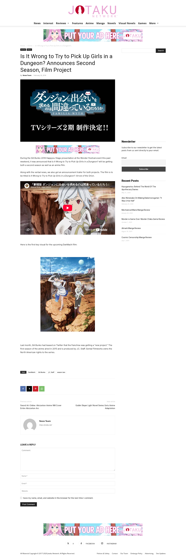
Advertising (149, 553)
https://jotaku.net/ (45, 425)
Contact (115, 553)
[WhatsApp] (42, 389)
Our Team (124, 553)
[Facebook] (23, 389)
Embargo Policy (136, 553)
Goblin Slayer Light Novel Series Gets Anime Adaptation (95, 407)
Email (124, 158)
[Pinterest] (35, 389)
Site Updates (161, 553)
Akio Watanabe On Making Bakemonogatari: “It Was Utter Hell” (142, 199)
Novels (111, 23)
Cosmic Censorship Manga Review (137, 237)
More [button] (152, 23)
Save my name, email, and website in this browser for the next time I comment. (58, 498)
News (37, 23)
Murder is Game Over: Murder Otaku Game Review (143, 219)
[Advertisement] (68, 362)
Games (142, 23)
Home (22, 46)
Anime (90, 23)
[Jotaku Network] (93, 10)
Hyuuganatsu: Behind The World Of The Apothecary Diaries (139, 188)
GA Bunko (41, 372)
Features (77, 23)
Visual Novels (127, 23)
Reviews (61, 23)
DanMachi (31, 372)
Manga (100, 23)
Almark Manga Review (131, 228)
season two (61, 372)
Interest (48, 23)
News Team (27, 75)
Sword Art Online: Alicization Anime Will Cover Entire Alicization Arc (40, 407)
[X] (29, 389)
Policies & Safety (103, 553)
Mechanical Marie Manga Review (136, 210)
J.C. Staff (51, 372)
